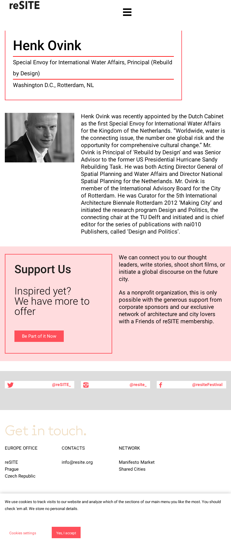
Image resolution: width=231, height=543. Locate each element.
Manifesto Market (137, 462)
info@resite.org (77, 462)
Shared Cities (132, 469)
